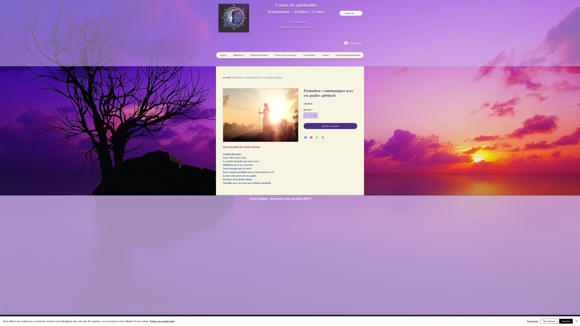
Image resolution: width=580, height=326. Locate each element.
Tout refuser (549, 321)
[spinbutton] (310, 115)
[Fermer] (576, 321)
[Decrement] (306, 115)
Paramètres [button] (532, 321)
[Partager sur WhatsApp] (317, 137)
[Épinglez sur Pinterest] (311, 137)
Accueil (226, 77)
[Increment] (315, 115)
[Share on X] (323, 137)
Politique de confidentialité (162, 321)
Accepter (566, 321)
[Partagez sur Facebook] (305, 137)
